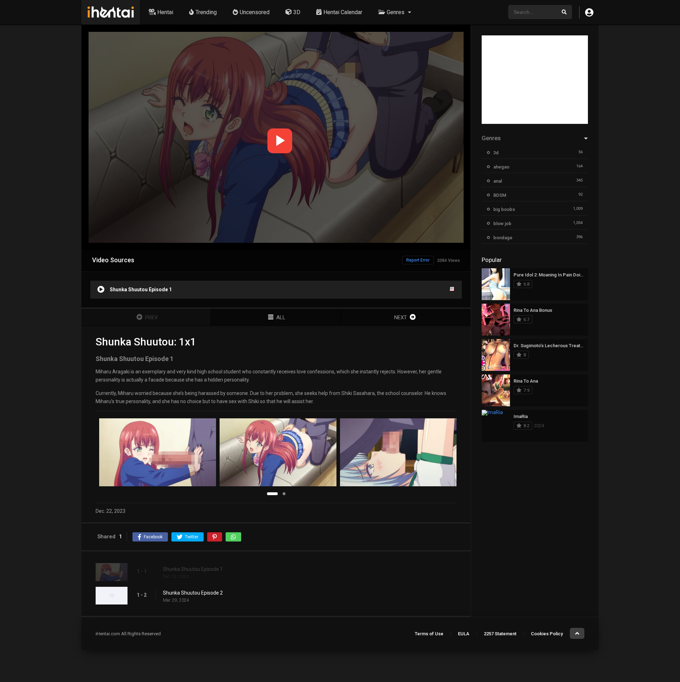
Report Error (418, 260)
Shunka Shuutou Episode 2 (193, 593)
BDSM (499, 195)
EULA (463, 633)
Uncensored (255, 12)
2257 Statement (500, 633)
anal (497, 181)
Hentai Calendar (342, 12)
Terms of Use (429, 633)
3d (496, 152)
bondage (502, 237)
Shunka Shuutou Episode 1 (193, 569)
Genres (395, 12)
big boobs (504, 209)
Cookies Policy (547, 633)
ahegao (501, 167)
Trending (206, 12)
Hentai (165, 12)
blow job (502, 223)
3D (296, 12)
